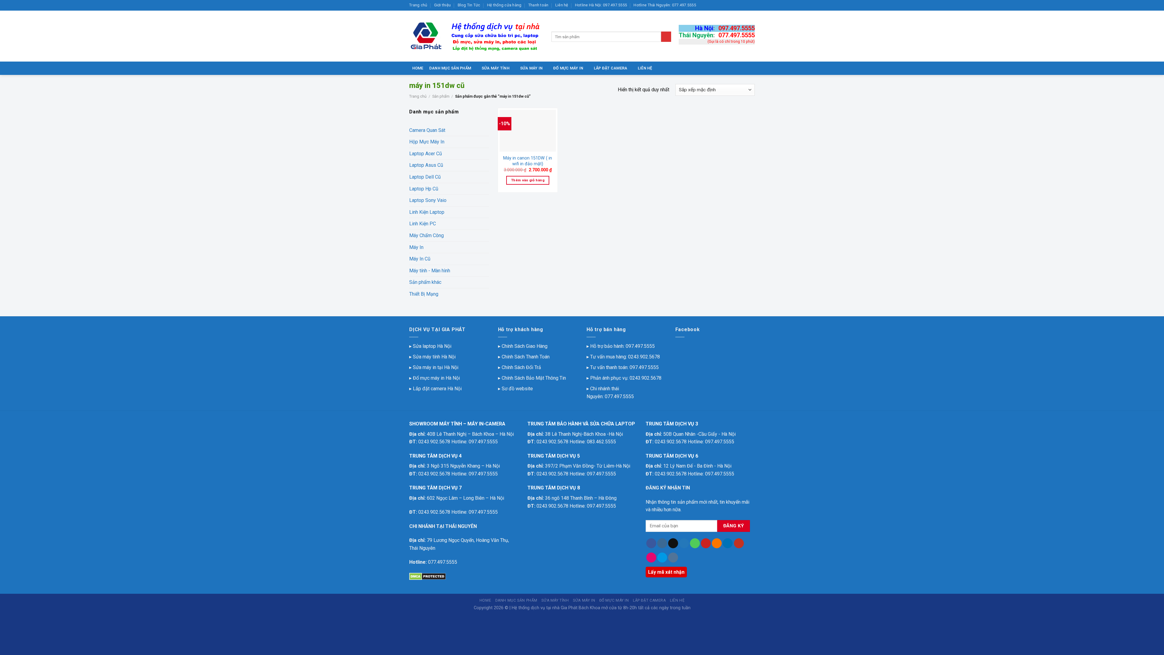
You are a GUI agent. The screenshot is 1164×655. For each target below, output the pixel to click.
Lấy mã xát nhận (666, 572)
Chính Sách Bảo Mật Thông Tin (534, 378)
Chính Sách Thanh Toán (526, 357)
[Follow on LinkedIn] (728, 543)
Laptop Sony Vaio (428, 200)
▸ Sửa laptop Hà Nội (430, 346)
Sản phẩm (441, 96)
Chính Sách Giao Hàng (524, 346)
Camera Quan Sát (427, 130)
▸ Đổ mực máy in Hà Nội (434, 378)
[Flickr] (651, 558)
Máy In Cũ (419, 259)
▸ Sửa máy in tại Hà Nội (433, 367)
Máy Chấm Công (426, 235)
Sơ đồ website (517, 388)
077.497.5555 (736, 35)
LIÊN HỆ (645, 68)
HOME (417, 68)
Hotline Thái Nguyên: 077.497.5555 (665, 5)
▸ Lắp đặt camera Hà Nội (435, 388)
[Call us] (695, 543)
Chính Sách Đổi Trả (521, 367)
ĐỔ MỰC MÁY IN (568, 68)
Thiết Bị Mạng (423, 294)
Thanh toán (538, 5)
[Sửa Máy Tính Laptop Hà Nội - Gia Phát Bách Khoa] (475, 36)
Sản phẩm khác (425, 282)
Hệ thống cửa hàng (504, 5)
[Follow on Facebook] (651, 543)
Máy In (416, 247)
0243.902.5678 (644, 357)
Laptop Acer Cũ (425, 153)
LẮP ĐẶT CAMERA (610, 68)
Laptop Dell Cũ (425, 177)
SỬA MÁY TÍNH (496, 68)
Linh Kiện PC (422, 224)
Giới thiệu (442, 5)
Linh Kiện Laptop (426, 212)
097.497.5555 (736, 28)
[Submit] (666, 37)
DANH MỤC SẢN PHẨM (450, 68)
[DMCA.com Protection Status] (427, 576)
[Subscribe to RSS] (717, 543)
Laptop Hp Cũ (423, 189)
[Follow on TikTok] (673, 543)
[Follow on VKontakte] (673, 558)
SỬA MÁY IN (531, 68)
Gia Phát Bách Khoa (580, 607)
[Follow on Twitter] (684, 543)
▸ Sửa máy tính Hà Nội (432, 357)
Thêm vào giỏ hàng (527, 180)
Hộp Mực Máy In (426, 142)
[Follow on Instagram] (662, 543)
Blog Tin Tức (469, 5)
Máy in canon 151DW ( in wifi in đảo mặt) (527, 161)
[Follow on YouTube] (739, 543)
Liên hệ (561, 5)
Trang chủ (418, 5)
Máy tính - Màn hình (429, 271)
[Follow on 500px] (662, 558)
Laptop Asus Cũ (426, 165)
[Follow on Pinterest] (706, 543)
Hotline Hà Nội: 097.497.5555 (601, 5)
